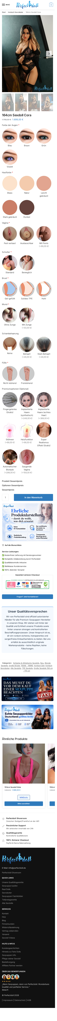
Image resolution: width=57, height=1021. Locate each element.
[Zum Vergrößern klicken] (27, 53)
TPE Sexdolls (27, 668)
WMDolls (24, 797)
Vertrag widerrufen (10, 931)
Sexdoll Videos (8, 938)
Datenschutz (19, 1000)
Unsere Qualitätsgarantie (12, 882)
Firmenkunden (8, 924)
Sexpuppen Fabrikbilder (12, 896)
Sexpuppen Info (9, 955)
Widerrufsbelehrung (10, 927)
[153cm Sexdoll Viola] (24, 764)
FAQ (4, 917)
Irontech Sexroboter (15, 12)
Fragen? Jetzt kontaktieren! (27, 597)
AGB (29, 1000)
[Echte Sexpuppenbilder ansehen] (27, 717)
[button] (51, 5)
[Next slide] (49, 53)
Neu (42, 663)
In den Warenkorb (33, 497)
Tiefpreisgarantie (9, 899)
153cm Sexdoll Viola (13, 787)
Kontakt (5, 913)
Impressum (8, 1000)
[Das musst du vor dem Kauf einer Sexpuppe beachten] (27, 689)
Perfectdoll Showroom (11, 872)
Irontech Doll (39, 665)
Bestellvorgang (8, 962)
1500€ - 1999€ (27, 665)
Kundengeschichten (10, 948)
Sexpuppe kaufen (9, 886)
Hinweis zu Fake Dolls (11, 951)
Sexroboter (7, 893)
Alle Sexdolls (16, 668)
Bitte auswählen (24, 804)
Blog (4, 920)
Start (4, 12)
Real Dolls (6, 889)
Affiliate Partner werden (12, 965)
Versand (5, 934)
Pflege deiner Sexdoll (11, 958)
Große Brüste (14, 665)
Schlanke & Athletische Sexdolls (26, 663)
